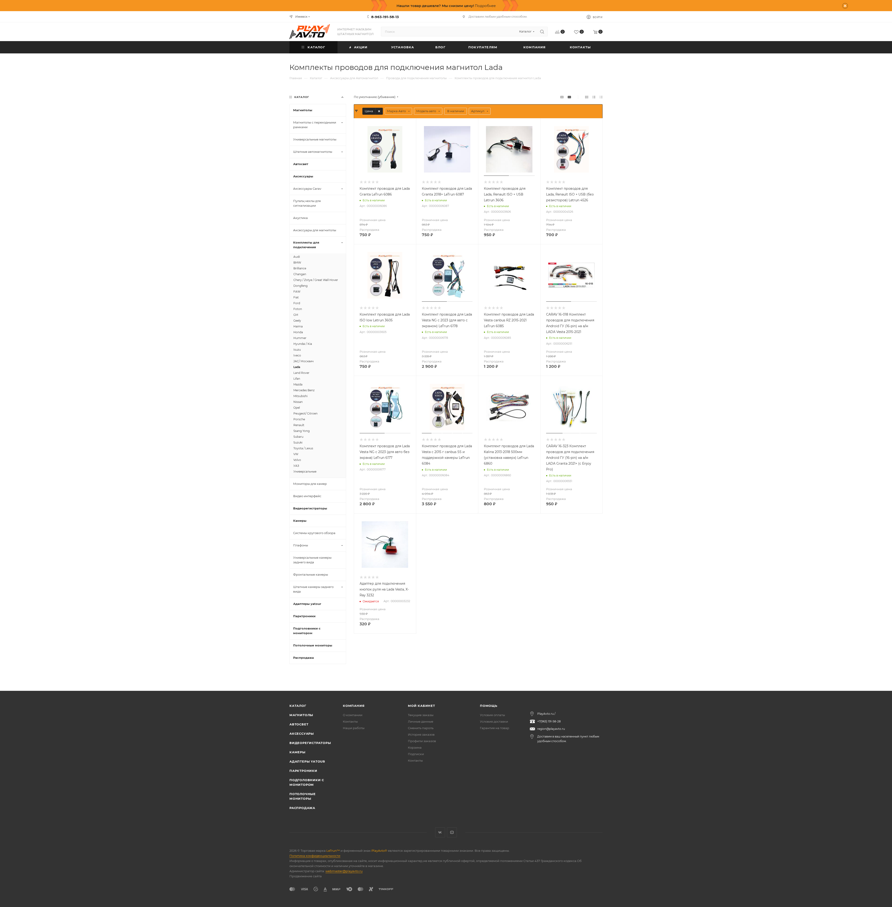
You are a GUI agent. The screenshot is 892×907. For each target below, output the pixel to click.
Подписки (416, 754)
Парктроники (303, 771)
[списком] (594, 97)
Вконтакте (440, 832)
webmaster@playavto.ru (344, 871)
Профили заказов (422, 741)
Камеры (297, 752)
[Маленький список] (562, 97)
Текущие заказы (420, 715)
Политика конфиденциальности (314, 856)
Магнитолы (301, 715)
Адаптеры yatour (307, 761)
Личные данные (420, 721)
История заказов (421, 734)
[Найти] (542, 31)
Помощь (488, 706)
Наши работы (353, 728)
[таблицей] (601, 97)
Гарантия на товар (494, 728)
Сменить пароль (420, 728)
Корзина (415, 747)
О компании (352, 715)
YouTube (452, 832)
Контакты (350, 721)
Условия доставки (494, 721)
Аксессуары (301, 733)
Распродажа (302, 808)
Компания (353, 706)
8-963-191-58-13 (385, 17)
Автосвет (298, 724)
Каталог (297, 706)
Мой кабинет (421, 706)
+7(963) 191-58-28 (549, 721)
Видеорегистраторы (310, 743)
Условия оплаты (492, 715)
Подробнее (485, 5)
